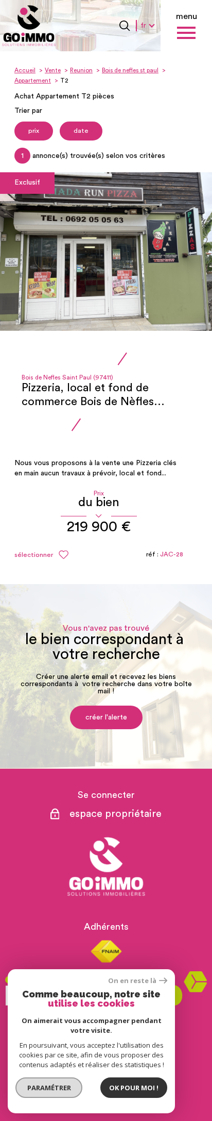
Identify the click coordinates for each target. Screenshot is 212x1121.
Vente (53, 70)
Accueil (25, 70)
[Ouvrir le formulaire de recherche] (124, 25)
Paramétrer (49, 1087)
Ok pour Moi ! (133, 1087)
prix (33, 131)
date (81, 131)
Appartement (32, 81)
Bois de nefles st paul (130, 70)
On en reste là (132, 981)
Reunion (81, 70)
